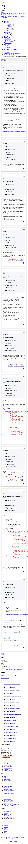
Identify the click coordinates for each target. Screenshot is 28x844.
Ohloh (5, 831)
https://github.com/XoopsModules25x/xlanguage (14, 131)
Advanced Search (5, 678)
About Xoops (7, 764)
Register (8, 47)
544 (12, 287)
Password (3, 663)
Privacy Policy (11, 837)
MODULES (8, 39)
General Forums (12, 13)
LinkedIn (6, 827)
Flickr (5, 828)
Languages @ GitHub (9, 790)
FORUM (7, 32)
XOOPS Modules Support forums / (12, 53)
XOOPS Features (11, 26)
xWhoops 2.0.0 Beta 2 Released (10, 732)
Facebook (6, 825)
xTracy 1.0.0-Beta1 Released (10, 738)
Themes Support (13, 14)
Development (20, 14)
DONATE (22, 259)
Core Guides (7, 779)
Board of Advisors (8, 766)
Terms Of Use (10, 28)
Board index (6, 52)
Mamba (9, 240)
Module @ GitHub (11, 40)
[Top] (23, 133)
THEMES (7, 37)
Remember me (5, 666)
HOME (7, 21)
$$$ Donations (7, 811)
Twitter (5, 832)
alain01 (9, 282)
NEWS (7, 36)
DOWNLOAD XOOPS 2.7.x (12, 49)
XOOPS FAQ (8, 43)
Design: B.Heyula (14, 841)
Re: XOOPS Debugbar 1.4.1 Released (12, 684)
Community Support (21, 13)
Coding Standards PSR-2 (9, 805)
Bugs (23, 260)
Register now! (9, 669)
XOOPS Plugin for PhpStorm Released (12, 714)
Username (3, 660)
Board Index (9, 33)
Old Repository (10, 41)
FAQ (5, 778)
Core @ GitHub (7, 799)
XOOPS (7, 22)
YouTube (6, 829)
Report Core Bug (8, 819)
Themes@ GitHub (8, 789)
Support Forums (7, 791)
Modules (19, 260)
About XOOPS (10, 24)
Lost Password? (18, 669)
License (8, 30)
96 (11, 80)
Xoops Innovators (8, 768)
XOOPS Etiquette (8, 770)
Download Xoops (8, 786)
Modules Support (5, 14)
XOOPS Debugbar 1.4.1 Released (11, 726)
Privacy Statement (11, 29)
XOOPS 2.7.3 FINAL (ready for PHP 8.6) (12, 696)
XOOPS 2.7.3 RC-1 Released (10, 720)
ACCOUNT (8, 44)
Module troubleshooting (9, 54)
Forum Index (5, 13)
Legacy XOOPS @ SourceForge (11, 804)
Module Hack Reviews (16, 16)
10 (24, 579)
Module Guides (7, 780)
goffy (12, 693)
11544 (12, 245)
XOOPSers (6, 769)
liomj (9, 75)
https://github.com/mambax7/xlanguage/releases (14, 477)
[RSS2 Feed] (9, 838)
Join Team (6, 813)
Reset (8, 668)
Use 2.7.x (10, 260)
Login (8, 45)
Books (5, 776)
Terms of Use (4, 837)
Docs (15, 260)
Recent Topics (10, 35)
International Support (6, 16)
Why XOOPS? (10, 25)
